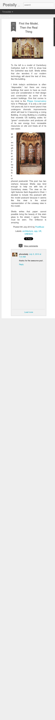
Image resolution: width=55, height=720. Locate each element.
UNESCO (29, 233)
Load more (28, 312)
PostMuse (39, 226)
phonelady (23, 254)
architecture (27, 231)
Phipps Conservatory (36, 101)
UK (40, 231)
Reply (21, 264)
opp (36, 231)
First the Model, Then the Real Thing (28, 27)
